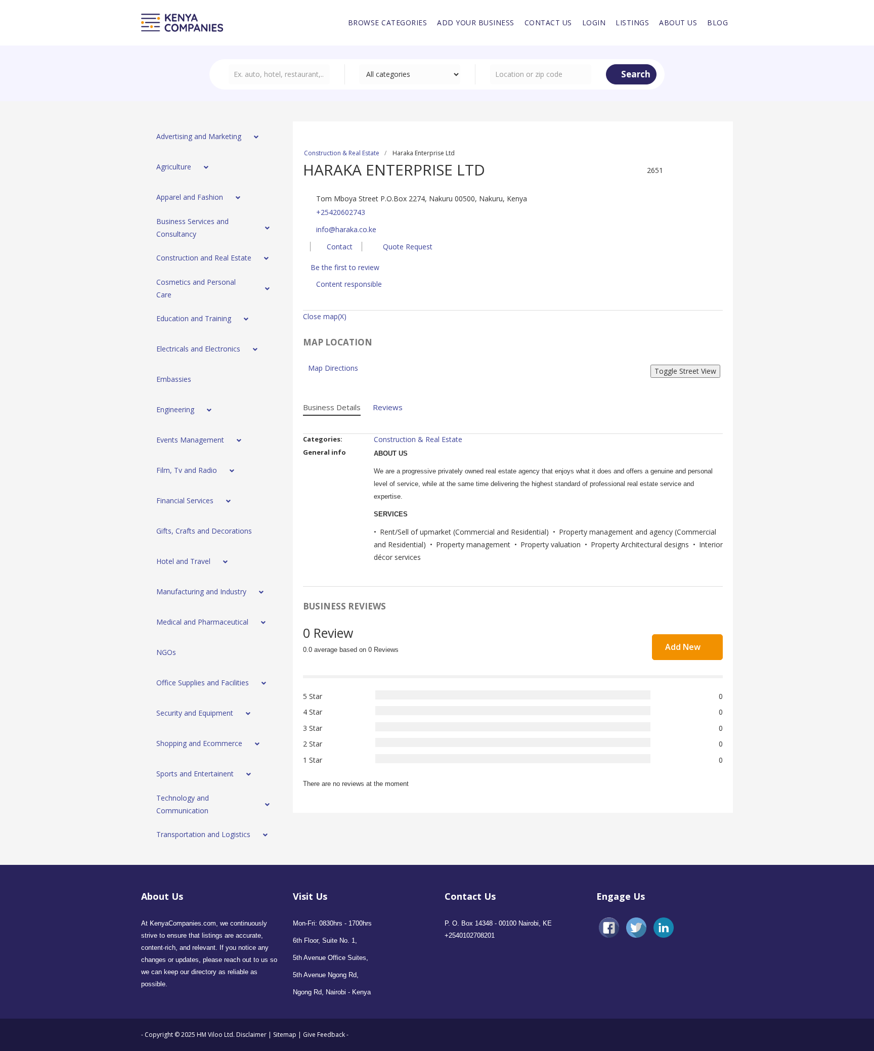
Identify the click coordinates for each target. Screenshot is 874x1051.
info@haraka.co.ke (346, 229)
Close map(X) (324, 316)
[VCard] (718, 170)
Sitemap (284, 1034)
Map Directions (333, 368)
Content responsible (349, 284)
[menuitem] (387, 23)
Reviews (388, 407)
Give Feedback (324, 1034)
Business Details (332, 407)
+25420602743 (340, 212)
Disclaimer (252, 1034)
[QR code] (706, 170)
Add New (684, 646)
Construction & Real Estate (341, 153)
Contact (339, 246)
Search (634, 74)
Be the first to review (345, 267)
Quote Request (406, 246)
